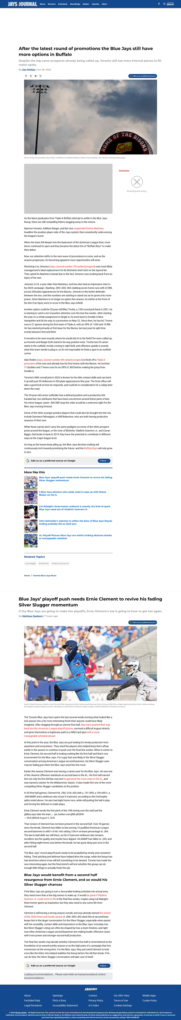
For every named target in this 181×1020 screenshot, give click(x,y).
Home (27, 575)
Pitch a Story (59, 1000)
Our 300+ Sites (121, 995)
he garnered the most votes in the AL (83, 778)
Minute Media (21, 1013)
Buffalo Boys (91, 448)
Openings (58, 995)
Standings (75, 4)
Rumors (51, 4)
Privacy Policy (96, 1000)
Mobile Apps (149, 995)
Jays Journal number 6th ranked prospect (60, 359)
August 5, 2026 (47, 817)
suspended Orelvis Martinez (88, 228)
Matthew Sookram (32, 616)
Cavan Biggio (30, 563)
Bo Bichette (44, 563)
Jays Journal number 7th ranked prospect (72, 266)
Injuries (95, 4)
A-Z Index (94, 1005)
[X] (164, 4)
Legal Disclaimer (33, 1005)
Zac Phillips (28, 69)
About (27, 995)
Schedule (62, 4)
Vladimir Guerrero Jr (60, 563)
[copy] (40, 76)
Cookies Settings (123, 1005)
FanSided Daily (32, 1000)
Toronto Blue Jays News (44, 575)
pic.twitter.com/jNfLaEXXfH (69, 814)
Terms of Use (121, 1000)
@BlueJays (30, 814)
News (42, 4)
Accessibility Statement (65, 1005)
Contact (93, 995)
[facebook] (159, 4)
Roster (86, 4)
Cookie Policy (150, 1000)
